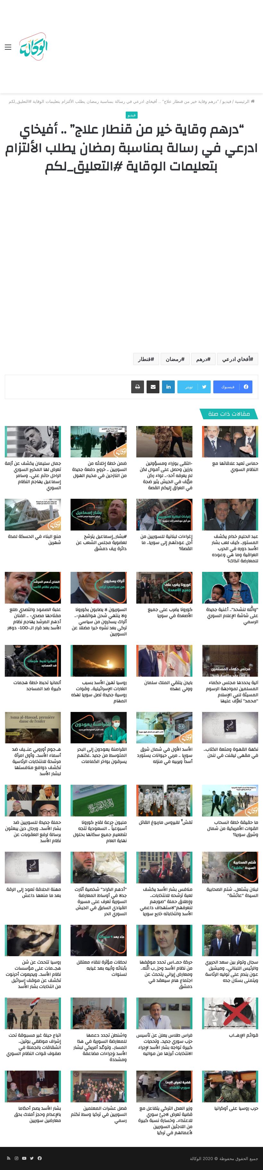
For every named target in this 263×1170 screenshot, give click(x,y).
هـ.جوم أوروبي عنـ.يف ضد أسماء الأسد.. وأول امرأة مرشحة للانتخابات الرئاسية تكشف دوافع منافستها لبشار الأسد (36, 761)
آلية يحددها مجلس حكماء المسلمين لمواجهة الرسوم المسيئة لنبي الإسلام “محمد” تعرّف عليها (232, 692)
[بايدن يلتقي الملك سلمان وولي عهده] (164, 661)
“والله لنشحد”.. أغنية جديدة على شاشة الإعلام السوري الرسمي (232, 616)
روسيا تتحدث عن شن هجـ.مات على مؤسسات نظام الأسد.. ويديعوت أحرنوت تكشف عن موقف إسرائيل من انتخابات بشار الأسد (33, 974)
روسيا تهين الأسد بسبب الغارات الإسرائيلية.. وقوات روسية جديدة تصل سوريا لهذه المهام (99, 692)
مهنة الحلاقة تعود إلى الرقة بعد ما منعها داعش (33, 892)
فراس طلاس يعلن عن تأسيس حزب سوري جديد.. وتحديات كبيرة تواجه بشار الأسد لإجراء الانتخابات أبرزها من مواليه (164, 1044)
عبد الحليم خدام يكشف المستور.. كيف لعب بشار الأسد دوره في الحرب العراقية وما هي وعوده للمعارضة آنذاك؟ (235, 548)
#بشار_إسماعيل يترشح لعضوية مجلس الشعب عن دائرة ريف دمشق (101, 542)
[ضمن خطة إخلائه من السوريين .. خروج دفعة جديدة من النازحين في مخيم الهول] (99, 442)
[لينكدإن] (168, 386)
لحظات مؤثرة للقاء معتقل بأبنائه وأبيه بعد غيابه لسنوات (102, 968)
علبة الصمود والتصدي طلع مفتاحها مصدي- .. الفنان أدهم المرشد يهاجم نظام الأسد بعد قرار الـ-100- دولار (34, 619)
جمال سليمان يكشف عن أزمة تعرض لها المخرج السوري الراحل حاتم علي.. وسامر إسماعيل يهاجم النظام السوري (33, 475)
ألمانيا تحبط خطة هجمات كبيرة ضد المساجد (37, 686)
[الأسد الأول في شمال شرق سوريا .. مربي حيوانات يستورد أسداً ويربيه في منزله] (164, 728)
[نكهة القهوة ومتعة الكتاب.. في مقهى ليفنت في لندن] (230, 728)
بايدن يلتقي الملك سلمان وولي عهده (168, 686)
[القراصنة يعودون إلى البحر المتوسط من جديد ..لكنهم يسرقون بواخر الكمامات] (99, 728)
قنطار (144, 359)
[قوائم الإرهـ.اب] (230, 1013)
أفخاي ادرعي (236, 359)
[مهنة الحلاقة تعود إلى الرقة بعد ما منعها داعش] (33, 867)
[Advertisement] (154, 48)
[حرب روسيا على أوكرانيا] (230, 1086)
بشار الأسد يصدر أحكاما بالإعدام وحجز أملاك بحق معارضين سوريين (37, 1114)
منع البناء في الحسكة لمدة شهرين (34, 539)
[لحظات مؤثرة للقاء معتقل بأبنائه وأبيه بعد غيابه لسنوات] (99, 941)
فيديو (226, 101)
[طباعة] (137, 386)
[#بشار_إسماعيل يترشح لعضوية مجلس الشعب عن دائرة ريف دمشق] (99, 515)
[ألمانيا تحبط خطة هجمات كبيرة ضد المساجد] (33, 661)
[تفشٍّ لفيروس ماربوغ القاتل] (164, 800)
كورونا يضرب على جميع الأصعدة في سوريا (170, 613)
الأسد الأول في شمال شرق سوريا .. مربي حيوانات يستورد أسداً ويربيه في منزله (164, 755)
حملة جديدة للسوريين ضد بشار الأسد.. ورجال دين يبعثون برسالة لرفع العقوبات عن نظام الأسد (33, 831)
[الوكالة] (33, 47)
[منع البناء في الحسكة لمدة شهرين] (33, 515)
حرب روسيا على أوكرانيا (236, 1108)
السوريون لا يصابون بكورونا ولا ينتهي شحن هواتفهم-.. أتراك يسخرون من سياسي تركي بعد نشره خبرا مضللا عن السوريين (99, 622)
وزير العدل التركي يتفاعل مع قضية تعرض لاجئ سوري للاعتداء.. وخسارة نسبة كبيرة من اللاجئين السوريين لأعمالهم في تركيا (165, 1120)
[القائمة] (8, 49)
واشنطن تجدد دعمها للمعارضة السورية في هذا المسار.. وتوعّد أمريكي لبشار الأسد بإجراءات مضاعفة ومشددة (100, 1047)
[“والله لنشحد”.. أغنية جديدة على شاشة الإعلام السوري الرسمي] (230, 588)
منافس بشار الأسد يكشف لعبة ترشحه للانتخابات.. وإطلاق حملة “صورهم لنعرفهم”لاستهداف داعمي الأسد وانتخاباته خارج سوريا (166, 901)
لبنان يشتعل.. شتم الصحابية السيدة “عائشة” (232, 892)
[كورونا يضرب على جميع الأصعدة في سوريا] (164, 588)
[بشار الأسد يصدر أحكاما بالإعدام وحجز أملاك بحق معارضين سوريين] (33, 1086)
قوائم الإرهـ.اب (243, 1035)
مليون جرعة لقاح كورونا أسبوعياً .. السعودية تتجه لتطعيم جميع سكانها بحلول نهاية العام (100, 831)
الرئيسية (243, 101)
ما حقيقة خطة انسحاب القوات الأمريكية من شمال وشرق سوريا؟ (232, 828)
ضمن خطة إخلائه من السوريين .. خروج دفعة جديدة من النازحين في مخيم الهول (99, 469)
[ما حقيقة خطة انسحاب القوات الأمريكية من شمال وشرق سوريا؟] (230, 800)
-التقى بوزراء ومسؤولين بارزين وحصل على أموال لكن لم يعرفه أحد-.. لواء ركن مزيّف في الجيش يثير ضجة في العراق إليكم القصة (166, 475)
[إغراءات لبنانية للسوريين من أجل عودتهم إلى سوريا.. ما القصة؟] (164, 515)
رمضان (173, 359)
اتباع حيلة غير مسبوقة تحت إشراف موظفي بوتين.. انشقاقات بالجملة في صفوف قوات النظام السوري (33, 1044)
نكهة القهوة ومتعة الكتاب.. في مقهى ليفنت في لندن (231, 752)
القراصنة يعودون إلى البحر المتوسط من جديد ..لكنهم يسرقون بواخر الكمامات (102, 755)
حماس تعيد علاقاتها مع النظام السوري (235, 466)
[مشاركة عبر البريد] (153, 386)
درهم (201, 359)
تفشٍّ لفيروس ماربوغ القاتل (165, 822)
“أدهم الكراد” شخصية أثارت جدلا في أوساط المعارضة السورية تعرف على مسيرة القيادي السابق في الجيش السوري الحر (101, 901)
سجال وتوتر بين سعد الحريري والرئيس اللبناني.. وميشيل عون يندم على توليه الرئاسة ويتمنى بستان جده (231, 971)
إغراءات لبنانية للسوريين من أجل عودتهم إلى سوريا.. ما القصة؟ (166, 542)
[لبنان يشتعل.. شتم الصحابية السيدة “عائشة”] (230, 867)
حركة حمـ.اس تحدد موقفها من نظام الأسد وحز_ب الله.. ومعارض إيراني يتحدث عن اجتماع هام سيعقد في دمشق (166, 974)
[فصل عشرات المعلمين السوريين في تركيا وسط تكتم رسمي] (99, 1086)
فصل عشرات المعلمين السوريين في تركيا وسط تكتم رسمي (99, 1114)
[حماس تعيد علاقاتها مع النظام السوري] (230, 442)
